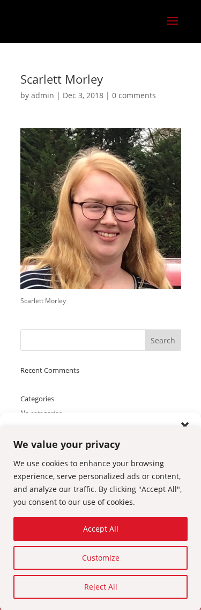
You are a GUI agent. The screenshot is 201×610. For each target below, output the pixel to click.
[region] (100, 518)
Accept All (100, 529)
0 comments (134, 95)
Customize (101, 558)
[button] (185, 426)
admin (42, 95)
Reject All (100, 587)
